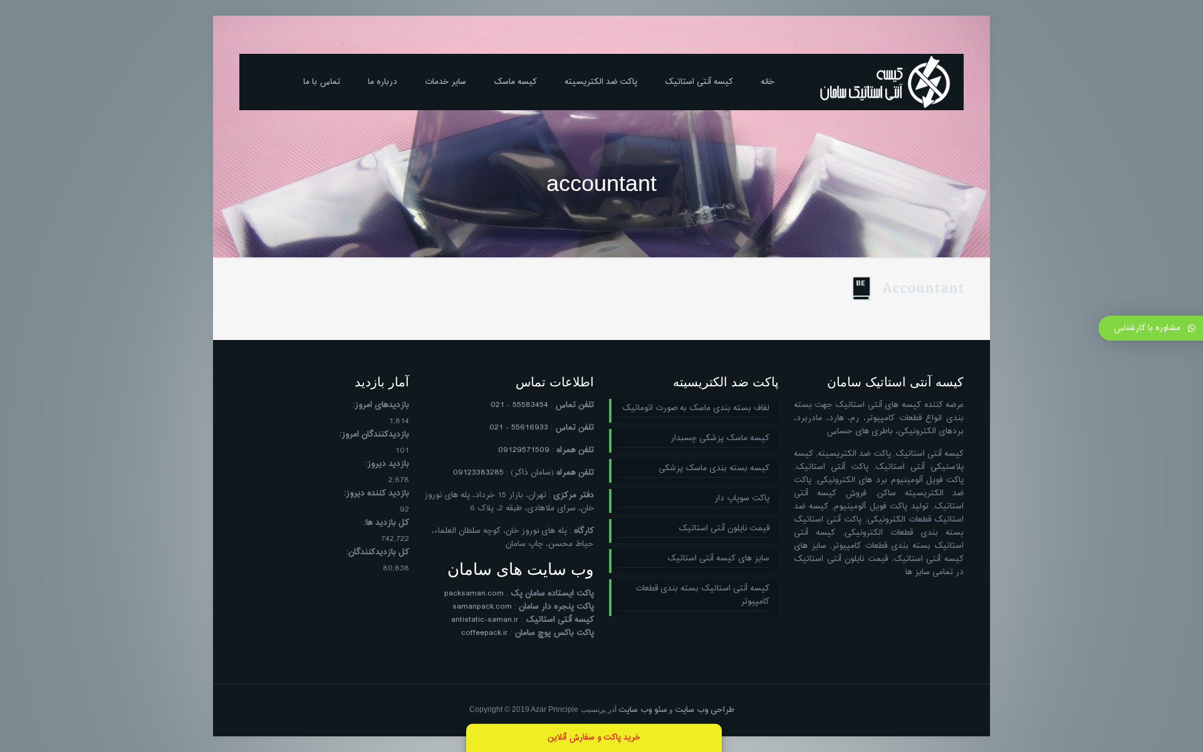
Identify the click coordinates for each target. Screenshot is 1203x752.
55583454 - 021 (519, 405)
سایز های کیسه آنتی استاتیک (718, 558)
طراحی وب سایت (704, 710)
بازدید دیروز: (387, 464)
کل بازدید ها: (386, 523)
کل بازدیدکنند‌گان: (377, 552)
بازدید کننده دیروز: (376, 493)
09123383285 (478, 473)
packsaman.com (474, 593)
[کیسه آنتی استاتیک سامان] (885, 82)
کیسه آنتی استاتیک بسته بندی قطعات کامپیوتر (702, 595)
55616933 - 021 (518, 428)
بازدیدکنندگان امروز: (374, 434)
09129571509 (523, 450)
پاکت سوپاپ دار (741, 498)
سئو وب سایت (642, 710)
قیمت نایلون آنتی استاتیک (724, 528)
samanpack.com (482, 607)
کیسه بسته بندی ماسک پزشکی (714, 468)
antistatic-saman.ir (485, 620)
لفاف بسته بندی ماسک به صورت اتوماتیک (695, 408)
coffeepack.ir (484, 633)
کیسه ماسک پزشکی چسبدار (719, 438)
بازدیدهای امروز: (381, 405)
